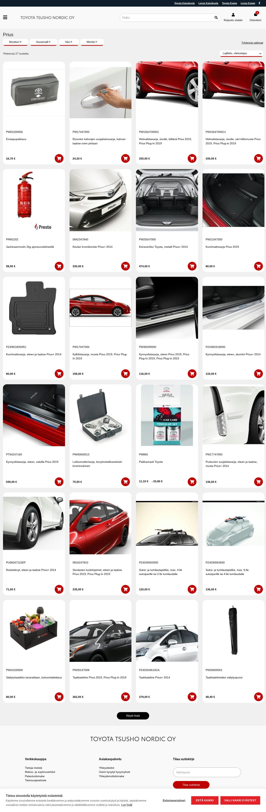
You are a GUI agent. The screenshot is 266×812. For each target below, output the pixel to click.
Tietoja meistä (33, 767)
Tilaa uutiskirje (191, 784)
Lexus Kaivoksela (208, 3)
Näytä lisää (133, 715)
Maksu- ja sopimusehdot (40, 771)
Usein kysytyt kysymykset (114, 771)
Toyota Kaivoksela (184, 3)
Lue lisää (126, 804)
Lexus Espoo (248, 3)
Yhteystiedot (106, 767)
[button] (59, 158)
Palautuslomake (35, 776)
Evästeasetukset (174, 800)
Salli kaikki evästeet (240, 800)
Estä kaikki (205, 800)
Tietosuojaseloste (35, 780)
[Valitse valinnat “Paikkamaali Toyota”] (192, 481)
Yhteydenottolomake (111, 776)
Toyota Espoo (229, 3)
